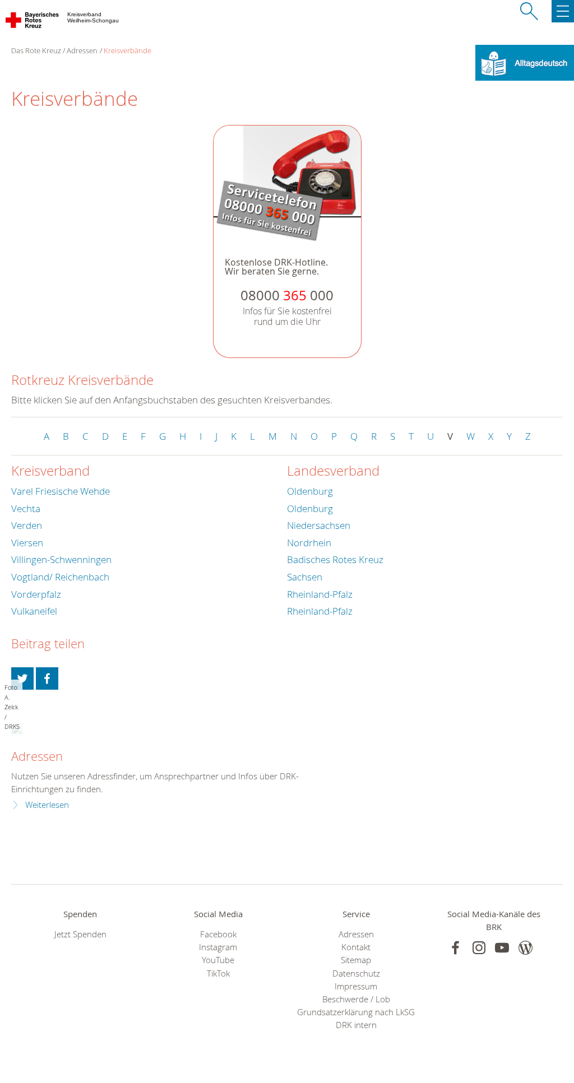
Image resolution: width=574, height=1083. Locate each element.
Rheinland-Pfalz (320, 594)
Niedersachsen (318, 525)
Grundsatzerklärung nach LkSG (356, 1012)
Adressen (82, 50)
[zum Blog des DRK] (526, 948)
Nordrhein (309, 542)
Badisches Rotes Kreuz (335, 559)
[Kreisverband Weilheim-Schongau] (33, 22)
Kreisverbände (127, 50)
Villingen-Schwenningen (61, 559)
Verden (26, 525)
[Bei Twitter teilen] (22, 678)
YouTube (218, 960)
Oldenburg (310, 491)
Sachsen (304, 576)
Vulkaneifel (34, 611)
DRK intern (356, 1025)
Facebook (218, 934)
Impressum (356, 986)
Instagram (218, 947)
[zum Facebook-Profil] (455, 948)
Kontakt (356, 947)
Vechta (25, 508)
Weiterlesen (47, 805)
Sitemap (356, 960)
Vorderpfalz (36, 594)
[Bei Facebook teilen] (47, 678)
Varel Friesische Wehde (60, 491)
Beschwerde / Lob (356, 999)
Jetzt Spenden (80, 934)
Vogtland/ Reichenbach (60, 576)
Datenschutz (356, 973)
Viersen (27, 542)
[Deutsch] (524, 61)
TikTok (218, 973)
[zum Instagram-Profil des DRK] (479, 948)
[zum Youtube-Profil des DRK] (502, 948)
